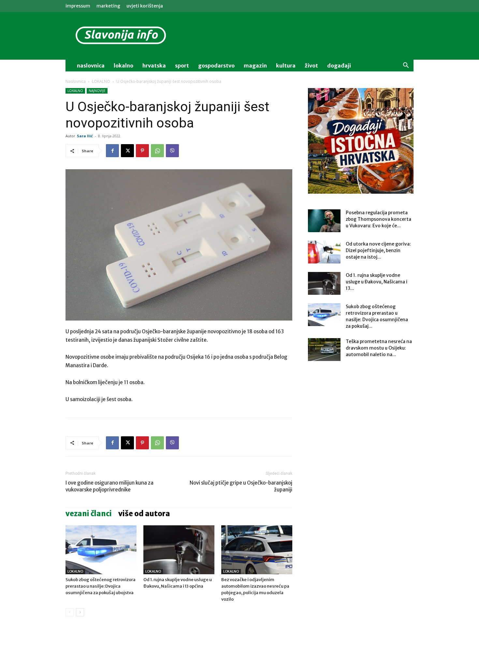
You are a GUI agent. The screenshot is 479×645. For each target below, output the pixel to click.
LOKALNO (101, 81)
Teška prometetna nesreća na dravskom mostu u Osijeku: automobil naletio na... (379, 347)
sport (182, 65)
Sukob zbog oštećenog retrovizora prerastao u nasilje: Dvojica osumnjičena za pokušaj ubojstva (100, 586)
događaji (339, 65)
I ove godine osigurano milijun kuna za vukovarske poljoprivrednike (109, 486)
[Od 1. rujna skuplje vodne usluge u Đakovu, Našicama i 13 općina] (178, 549)
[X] (127, 150)
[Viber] (172, 150)
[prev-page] (69, 612)
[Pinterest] (142, 150)
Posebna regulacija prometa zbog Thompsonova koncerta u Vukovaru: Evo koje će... (378, 219)
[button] (406, 66)
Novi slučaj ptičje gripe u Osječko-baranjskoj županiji (241, 486)
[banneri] (361, 141)
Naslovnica (75, 81)
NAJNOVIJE (97, 90)
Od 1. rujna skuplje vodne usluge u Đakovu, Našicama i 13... (376, 281)
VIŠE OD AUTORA (144, 514)
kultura (286, 65)
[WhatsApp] (157, 150)
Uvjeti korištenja (144, 6)
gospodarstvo (216, 65)
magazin (255, 65)
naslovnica (91, 65)
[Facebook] (112, 150)
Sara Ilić (85, 135)
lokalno (123, 65)
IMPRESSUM (77, 6)
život (311, 65)
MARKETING (108, 6)
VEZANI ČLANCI (88, 514)
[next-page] (80, 612)
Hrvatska (154, 65)
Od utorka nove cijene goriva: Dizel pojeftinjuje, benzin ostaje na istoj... (378, 250)
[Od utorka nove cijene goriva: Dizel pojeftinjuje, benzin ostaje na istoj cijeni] (324, 252)
